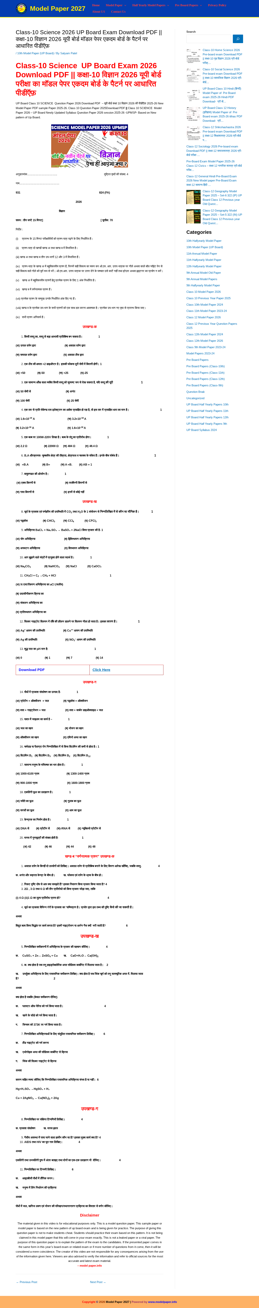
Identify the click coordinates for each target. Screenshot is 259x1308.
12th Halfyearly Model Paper (203, 266)
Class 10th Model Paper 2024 (204, 304)
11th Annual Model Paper (201, 253)
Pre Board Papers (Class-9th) (204, 385)
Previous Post (26, 1282)
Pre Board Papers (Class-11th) (205, 372)
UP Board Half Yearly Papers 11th (207, 410)
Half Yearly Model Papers (148, 5)
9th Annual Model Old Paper (203, 272)
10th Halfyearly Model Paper (203, 240)
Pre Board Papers (186, 5)
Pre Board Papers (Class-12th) (205, 378)
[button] (124, 5)
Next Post (98, 1282)
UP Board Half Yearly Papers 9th (206, 423)
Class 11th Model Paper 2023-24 (206, 310)
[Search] (238, 39)
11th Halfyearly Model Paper (203, 259)
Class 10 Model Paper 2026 (203, 291)
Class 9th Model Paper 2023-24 (205, 347)
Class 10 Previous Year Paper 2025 (208, 298)
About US (98, 11)
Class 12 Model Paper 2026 (203, 317)
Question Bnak (195, 391)
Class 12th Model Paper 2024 (204, 334)
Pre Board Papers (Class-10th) (205, 366)
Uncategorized (195, 398)
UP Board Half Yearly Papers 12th (207, 417)
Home (96, 5)
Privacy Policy (217, 5)
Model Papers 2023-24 (200, 353)
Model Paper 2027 (57, 8)
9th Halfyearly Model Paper (203, 285)
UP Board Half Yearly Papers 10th (207, 404)
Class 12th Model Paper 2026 (204, 340)
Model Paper (114, 5)
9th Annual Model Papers (201, 279)
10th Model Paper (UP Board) (35, 53)
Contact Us (118, 11)
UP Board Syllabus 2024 (201, 430)
